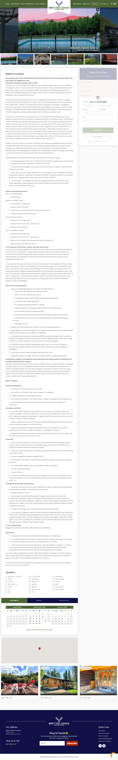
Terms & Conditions (64, 757)
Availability (14, 600)
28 (33, 623)
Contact (95, 4)
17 (42, 619)
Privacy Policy (74, 757)
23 (39, 621)
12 (56, 619)
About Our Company (104, 741)
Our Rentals (15, 4)
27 (30, 623)
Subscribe (72, 743)
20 (30, 621)
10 (42, 616)
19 (56, 621)
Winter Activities (103, 736)
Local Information (27, 4)
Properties (101, 731)
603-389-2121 (11, 744)
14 (33, 619)
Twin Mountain (85, 668)
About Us (86, 4)
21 (33, 621)
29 (36, 623)
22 (36, 621)
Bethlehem (45, 668)
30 (39, 623)
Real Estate (77, 4)
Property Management (105, 738)
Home (7, 4)
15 (36, 619)
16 (39, 619)
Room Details (64, 600)
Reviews (39, 600)
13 (30, 619)
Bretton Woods (7, 668)
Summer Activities (104, 733)
